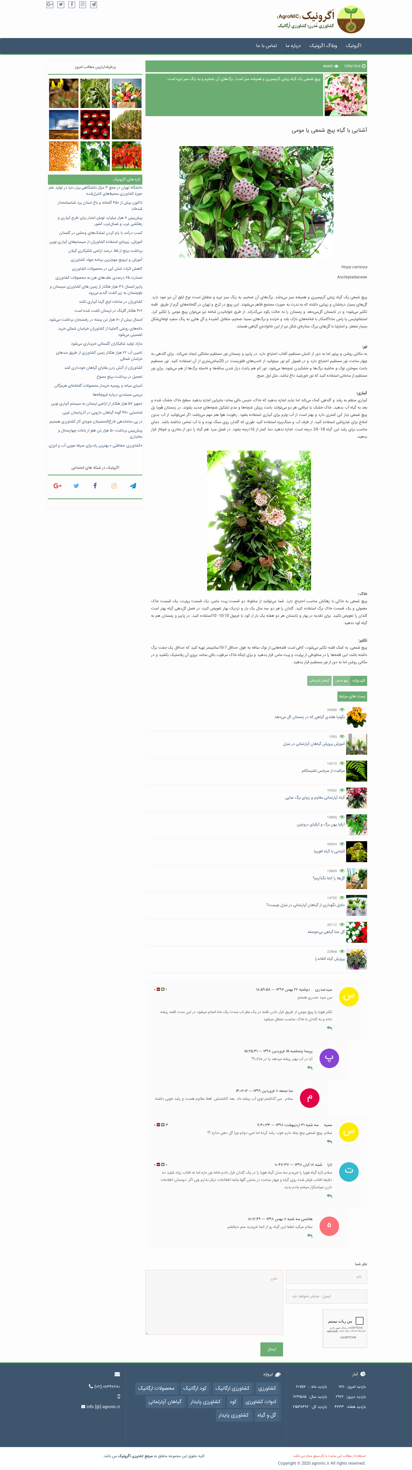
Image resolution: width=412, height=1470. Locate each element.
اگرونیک (353, 46)
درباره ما (293, 46)
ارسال (271, 1349)
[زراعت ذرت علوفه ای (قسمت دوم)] (126, 124)
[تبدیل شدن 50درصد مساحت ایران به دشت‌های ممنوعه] (63, 124)
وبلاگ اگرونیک (323, 46)
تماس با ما (266, 46)
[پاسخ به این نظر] (329, 1029)
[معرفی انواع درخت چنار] (95, 156)
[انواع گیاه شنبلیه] (63, 93)
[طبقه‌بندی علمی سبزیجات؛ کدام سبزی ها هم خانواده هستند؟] (126, 93)
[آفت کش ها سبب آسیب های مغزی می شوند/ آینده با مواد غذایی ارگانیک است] (95, 124)
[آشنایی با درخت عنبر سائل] (126, 156)
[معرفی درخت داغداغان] (95, 93)
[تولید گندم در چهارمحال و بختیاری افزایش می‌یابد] (63, 156)
